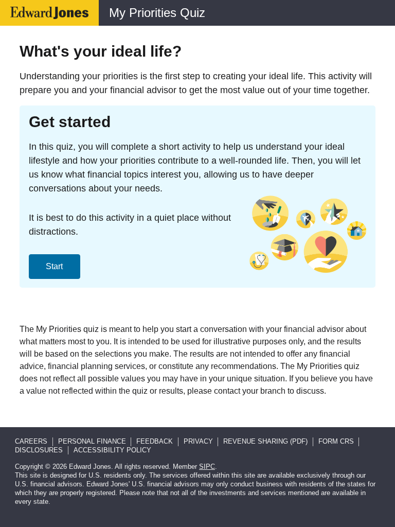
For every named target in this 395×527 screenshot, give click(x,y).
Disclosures (39, 450)
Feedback (154, 441)
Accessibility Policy (112, 450)
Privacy (198, 441)
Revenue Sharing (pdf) (265, 441)
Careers (31, 441)
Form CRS (336, 441)
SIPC (207, 466)
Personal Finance (92, 441)
